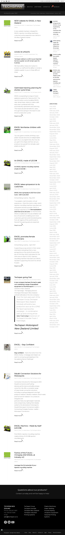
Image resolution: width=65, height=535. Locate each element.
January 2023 (54, 152)
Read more (17, 40)
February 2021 (54, 173)
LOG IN (62, 1)
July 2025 (53, 119)
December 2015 (55, 278)
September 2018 (55, 222)
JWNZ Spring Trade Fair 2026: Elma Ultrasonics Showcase (56, 44)
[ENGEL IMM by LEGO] (7, 163)
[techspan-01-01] (13, 6)
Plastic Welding (49, 508)
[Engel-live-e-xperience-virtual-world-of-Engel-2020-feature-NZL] (7, 187)
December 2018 (55, 217)
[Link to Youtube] (6, 1)
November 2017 (55, 238)
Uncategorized (28, 347)
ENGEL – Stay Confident (24, 345)
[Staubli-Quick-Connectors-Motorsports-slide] (7, 376)
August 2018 (54, 224)
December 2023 (55, 146)
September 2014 (55, 306)
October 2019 (54, 201)
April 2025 (53, 121)
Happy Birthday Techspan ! (56, 91)
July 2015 (52, 285)
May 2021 (52, 167)
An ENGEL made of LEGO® (25, 161)
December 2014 (55, 299)
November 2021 (55, 161)
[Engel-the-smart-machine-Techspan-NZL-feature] (7, 90)
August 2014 (54, 308)
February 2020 (54, 192)
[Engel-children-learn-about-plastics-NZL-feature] (7, 130)
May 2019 (52, 211)
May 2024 (53, 140)
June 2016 (53, 266)
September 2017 (55, 243)
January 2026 (54, 113)
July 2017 (52, 247)
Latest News (29, 25)
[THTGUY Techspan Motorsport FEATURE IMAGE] (7, 280)
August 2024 (54, 133)
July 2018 (53, 226)
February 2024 (54, 144)
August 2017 (54, 245)
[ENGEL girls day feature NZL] (7, 239)
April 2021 (53, 169)
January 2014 (54, 322)
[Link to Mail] (9, 1)
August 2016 (53, 264)
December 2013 (55, 324)
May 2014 (52, 314)
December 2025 (55, 115)
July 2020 (53, 184)
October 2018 (54, 220)
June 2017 (53, 249)
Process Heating (49, 510)
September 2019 (55, 203)
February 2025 (54, 123)
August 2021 (54, 163)
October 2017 (54, 241)
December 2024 (55, 127)
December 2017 (55, 236)
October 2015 (54, 280)
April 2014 (53, 316)
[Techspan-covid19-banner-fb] (7, 54)
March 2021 (53, 171)
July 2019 (52, 207)
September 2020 (55, 182)
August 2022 (54, 159)
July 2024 (53, 136)
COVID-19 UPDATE (22, 52)
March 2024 (53, 142)
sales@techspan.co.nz (11, 517)
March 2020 (53, 190)
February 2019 (54, 215)
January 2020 (54, 194)
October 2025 (54, 117)
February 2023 (54, 150)
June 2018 (53, 228)
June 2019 (53, 209)
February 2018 (54, 234)
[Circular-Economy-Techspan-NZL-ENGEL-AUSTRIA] (7, 23)
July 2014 (52, 310)
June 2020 (53, 186)
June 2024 (53, 138)
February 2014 (54, 320)
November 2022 (55, 155)
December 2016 (55, 257)
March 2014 (53, 318)
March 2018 (53, 232)
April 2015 (53, 291)
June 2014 (53, 312)
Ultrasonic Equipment (51, 512)
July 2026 (53, 106)
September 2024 (55, 131)
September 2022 (55, 157)
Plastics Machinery (50, 506)
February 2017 (54, 255)
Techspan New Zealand (31, 510)
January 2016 (54, 276)
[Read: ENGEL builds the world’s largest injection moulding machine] (51, 55)
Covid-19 (26, 54)
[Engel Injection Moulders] (7, 347)
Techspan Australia (30, 508)
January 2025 (54, 125)
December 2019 (55, 197)
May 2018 (52, 230)
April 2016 (53, 270)
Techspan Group (29, 506)
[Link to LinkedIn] (4, 1)
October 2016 (54, 262)
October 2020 (54, 180)
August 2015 (53, 283)
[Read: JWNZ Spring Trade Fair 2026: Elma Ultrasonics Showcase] (51, 41)
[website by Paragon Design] (2, 529)
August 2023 (54, 148)
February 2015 (54, 295)
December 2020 (55, 176)
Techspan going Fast (23, 277)
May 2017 (52, 251)
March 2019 (53, 213)
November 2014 (55, 301)
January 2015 (54, 297)
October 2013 (54, 327)
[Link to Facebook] (2, 1)
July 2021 (52, 165)
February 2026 (54, 110)
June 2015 (53, 287)
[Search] (62, 6)
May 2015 (52, 289)
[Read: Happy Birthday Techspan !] (51, 90)
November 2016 (55, 259)
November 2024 (55, 129)
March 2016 (53, 272)
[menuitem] (62, 1)
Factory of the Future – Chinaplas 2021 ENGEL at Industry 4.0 (24, 455)
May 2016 (52, 268)
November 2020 (55, 178)
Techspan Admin (18, 56)
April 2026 (53, 108)
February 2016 (54, 274)
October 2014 (54, 303)
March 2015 (53, 293)
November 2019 (55, 199)
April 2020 (53, 188)
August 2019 (54, 205)
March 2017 (53, 253)
